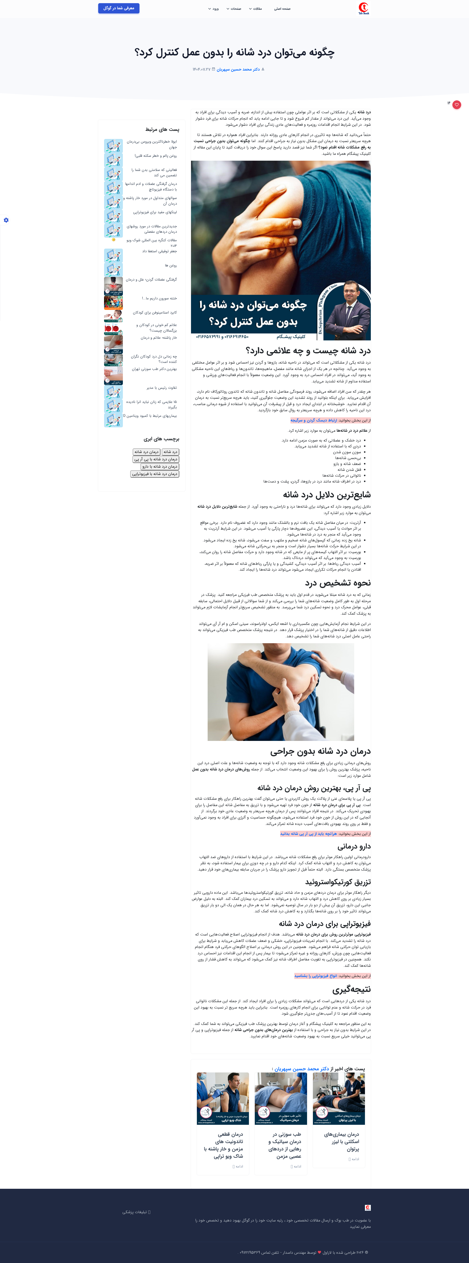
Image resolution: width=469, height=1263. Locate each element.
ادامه (355, 1159)
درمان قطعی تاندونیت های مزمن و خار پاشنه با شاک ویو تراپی (223, 1145)
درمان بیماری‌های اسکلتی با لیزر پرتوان (341, 1141)
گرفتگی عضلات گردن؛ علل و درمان (151, 280)
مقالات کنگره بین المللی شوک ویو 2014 (152, 243)
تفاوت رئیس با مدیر (162, 388)
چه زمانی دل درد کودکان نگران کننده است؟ (154, 359)
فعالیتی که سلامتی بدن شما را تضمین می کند (154, 172)
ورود (216, 8)
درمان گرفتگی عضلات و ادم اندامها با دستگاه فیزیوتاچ (151, 186)
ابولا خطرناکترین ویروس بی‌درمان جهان (152, 144)
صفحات (236, 8)
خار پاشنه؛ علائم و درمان (159, 338)
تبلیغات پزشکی (135, 1212)
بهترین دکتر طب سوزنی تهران (154, 369)
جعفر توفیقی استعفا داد (159, 251)
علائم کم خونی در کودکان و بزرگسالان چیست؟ (156, 327)
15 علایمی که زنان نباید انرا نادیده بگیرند (151, 404)
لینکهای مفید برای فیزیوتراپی (155, 212)
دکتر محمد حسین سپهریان (302, 1069)
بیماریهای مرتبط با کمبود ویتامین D (150, 416)
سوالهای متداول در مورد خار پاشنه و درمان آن (150, 200)
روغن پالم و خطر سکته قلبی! (156, 156)
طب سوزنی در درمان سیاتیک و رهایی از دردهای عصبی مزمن (284, 1145)
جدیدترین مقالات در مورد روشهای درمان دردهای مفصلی (152, 229)
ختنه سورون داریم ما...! (159, 298)
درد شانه (170, 452)
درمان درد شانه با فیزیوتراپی (154, 474)
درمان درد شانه (147, 452)
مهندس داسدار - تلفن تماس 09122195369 (272, 1253)
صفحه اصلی (282, 8)
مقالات (257, 8)
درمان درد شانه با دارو (159, 466)
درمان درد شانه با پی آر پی (155, 459)
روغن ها (171, 265)
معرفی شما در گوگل (118, 8)
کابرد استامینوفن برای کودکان (155, 313)
